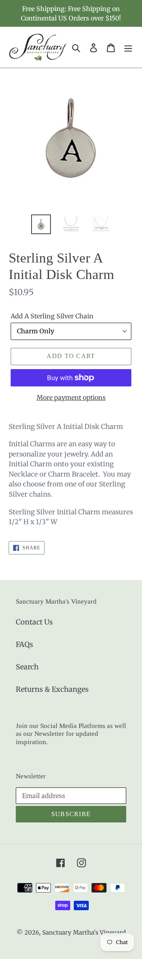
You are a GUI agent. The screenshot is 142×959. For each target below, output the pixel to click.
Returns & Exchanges (52, 689)
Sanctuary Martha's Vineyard (84, 932)
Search (27, 666)
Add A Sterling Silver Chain (52, 316)
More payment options (71, 397)
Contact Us (34, 621)
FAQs (24, 644)
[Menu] (128, 47)
